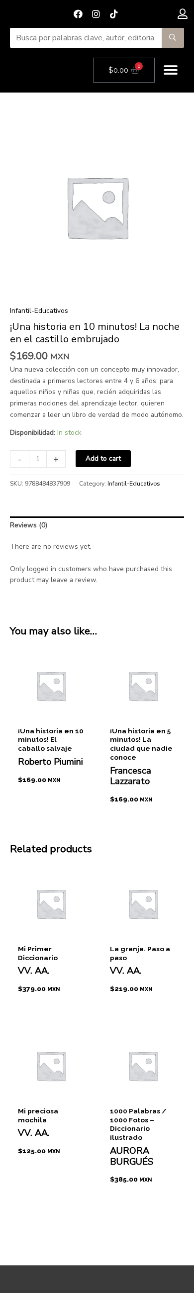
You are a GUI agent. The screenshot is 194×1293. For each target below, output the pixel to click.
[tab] (97, 525)
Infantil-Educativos (39, 310)
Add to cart (103, 458)
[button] (171, 70)
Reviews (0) (28, 525)
